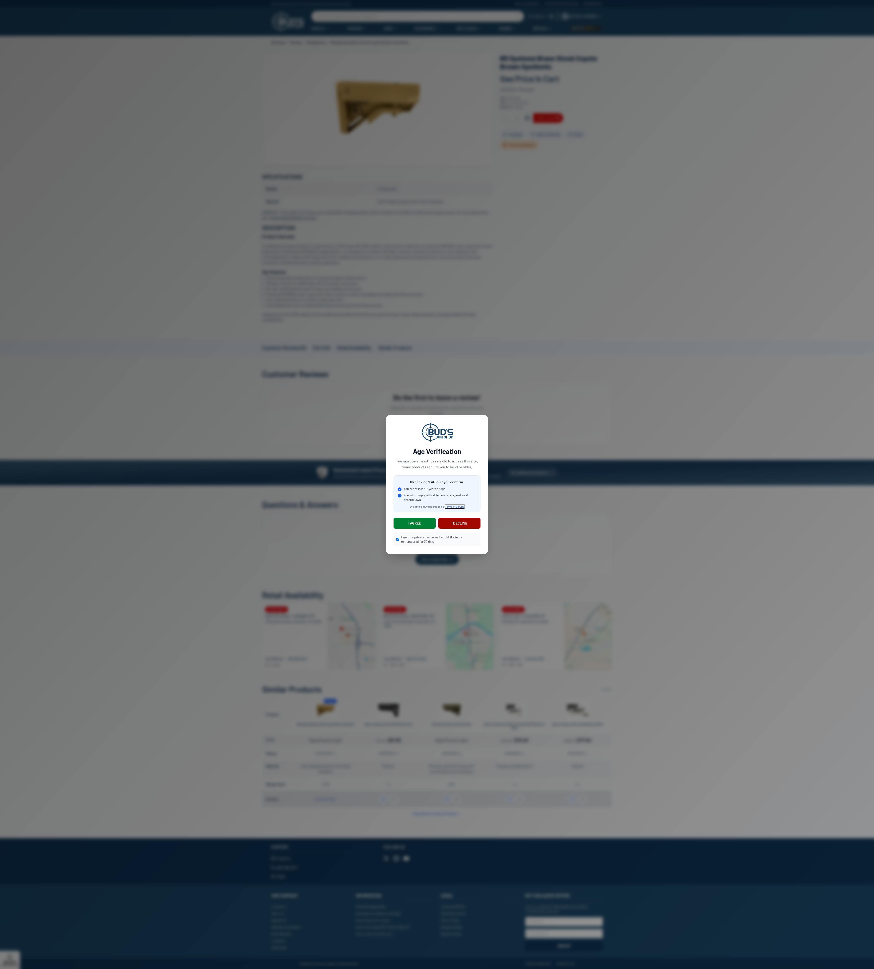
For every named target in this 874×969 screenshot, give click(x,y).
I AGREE (414, 523)
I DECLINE (459, 523)
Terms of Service (455, 506)
